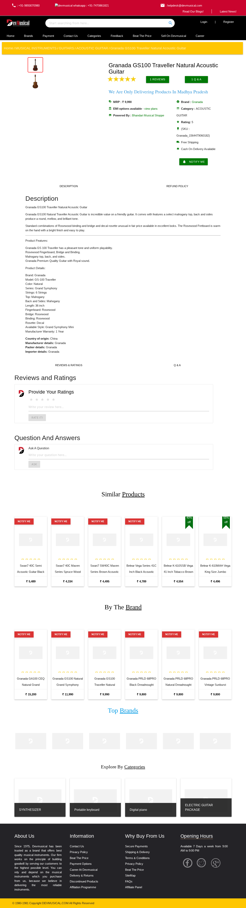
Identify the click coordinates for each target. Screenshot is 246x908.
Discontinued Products (84, 881)
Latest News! (228, 11)
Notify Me (193, 162)
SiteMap (130, 875)
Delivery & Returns (82, 875)
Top (123, 710)
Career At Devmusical (83, 869)
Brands (28, 35)
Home (10, 35)
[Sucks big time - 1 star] (31, 399)
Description (69, 186)
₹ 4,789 (141, 581)
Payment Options (81, 863)
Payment (48, 35)
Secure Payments (136, 846)
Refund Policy (177, 186)
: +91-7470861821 (97, 5)
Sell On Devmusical (173, 35)
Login (203, 21)
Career (200, 35)
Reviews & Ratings (68, 365)
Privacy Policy (79, 852)
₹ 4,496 (215, 581)
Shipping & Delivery (137, 852)
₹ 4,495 (104, 581)
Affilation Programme (83, 887)
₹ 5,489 (31, 581)
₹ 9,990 (104, 694)
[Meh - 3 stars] (42, 399)
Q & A (177, 365)
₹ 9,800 (141, 694)
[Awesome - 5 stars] (53, 399)
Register (228, 21)
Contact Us (71, 35)
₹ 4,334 (67, 581)
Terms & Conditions (137, 858)
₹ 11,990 (67, 694)
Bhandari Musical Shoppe (148, 115)
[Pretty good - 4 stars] (48, 399)
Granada (197, 102)
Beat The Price (142, 35)
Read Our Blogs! (193, 11)
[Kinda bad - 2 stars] (37, 399)
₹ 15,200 (30, 694)
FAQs (128, 881)
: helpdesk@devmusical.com (181, 5)
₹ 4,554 (178, 581)
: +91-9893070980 (26, 5)
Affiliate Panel (133, 887)
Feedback (117, 35)
